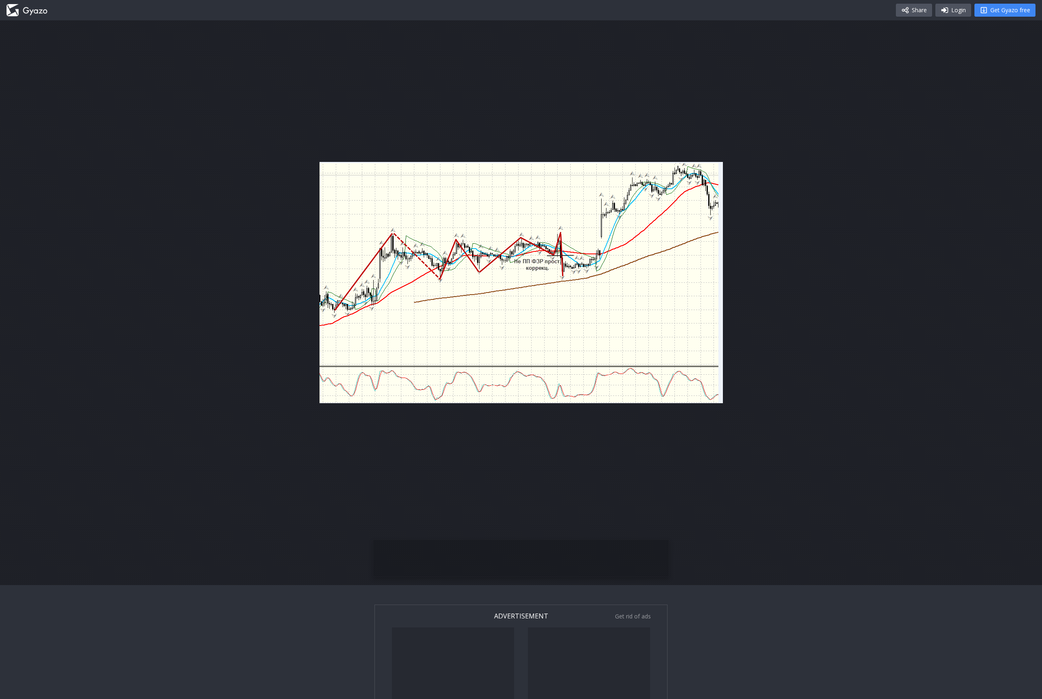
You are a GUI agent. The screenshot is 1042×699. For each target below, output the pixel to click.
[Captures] (27, 10)
